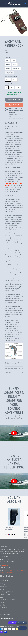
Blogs (1, 597)
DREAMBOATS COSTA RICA (8, 600)
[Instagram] (9, 576)
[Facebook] (1, 576)
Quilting (2, 584)
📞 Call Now (22, 628)
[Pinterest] (6, 576)
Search (2, 589)
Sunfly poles (3, 608)
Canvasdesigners (10, 626)
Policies (2, 602)
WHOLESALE (4, 586)
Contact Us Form (5, 594)
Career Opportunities (6, 592)
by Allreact (19, 626)
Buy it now (14, 105)
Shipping (2, 605)
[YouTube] (12, 576)
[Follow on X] (4, 576)
